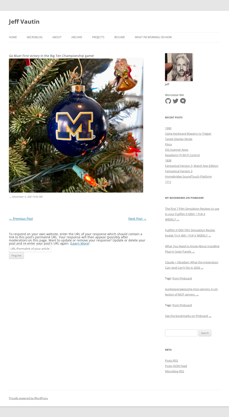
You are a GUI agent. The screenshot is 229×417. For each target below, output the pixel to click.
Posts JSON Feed (176, 366)
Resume (119, 37)
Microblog (34, 37)
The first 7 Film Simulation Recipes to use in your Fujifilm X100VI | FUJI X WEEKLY (192, 214)
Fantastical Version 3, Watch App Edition (191, 166)
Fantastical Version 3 (178, 171)
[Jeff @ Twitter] (175, 100)
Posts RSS (171, 360)
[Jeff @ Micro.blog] (183, 100)
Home (13, 37)
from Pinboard (182, 278)
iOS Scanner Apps (176, 150)
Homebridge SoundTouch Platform (188, 176)
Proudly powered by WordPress (28, 398)
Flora (168, 144)
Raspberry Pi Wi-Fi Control (182, 155)
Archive (76, 37)
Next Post (137, 218)
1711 (168, 182)
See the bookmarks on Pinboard (188, 316)
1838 (168, 160)
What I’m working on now (153, 37)
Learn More (79, 243)
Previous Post (21, 218)
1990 (168, 128)
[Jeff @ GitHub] (168, 100)
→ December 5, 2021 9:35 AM (25, 196)
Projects (98, 37)
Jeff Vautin (24, 21)
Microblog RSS (174, 371)
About (56, 37)
